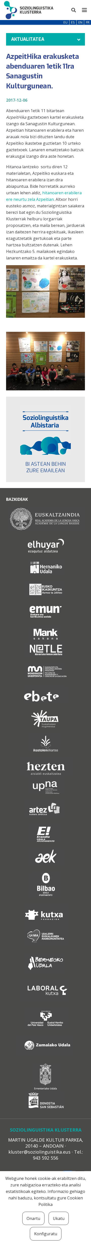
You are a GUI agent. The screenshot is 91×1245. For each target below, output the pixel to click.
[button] (74, 10)
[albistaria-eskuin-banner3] (45, 430)
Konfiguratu (45, 1233)
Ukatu (58, 1218)
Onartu (33, 1218)
